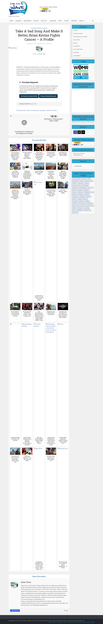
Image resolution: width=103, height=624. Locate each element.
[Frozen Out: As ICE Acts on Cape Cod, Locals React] (39, 238)
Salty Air (43, 20)
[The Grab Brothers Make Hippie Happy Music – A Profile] (39, 379)
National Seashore (82, 199)
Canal (87, 183)
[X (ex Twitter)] (79, 132)
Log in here (33, 104)
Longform (18, 20)
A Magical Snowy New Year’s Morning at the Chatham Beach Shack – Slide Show (27, 175)
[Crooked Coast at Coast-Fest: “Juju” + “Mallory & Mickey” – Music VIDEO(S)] (51, 185)
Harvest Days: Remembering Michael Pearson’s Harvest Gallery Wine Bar (27, 441)
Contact (66, 20)
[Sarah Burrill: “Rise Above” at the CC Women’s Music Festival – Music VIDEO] (63, 306)
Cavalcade (85, 185)
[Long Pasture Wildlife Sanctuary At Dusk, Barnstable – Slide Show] (51, 166)
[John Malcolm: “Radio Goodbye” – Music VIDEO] (63, 147)
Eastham (87, 190)
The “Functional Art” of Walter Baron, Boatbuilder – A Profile (63, 564)
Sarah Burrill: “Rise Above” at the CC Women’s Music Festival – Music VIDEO (63, 314)
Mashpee (82, 196)
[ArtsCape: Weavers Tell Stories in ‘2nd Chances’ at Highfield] (15, 166)
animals (85, 178)
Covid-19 (91, 187)
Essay (74, 192)
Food (92, 192)
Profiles (55, 110)
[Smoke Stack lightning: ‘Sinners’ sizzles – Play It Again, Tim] (63, 379)
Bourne (30, 110)
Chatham (75, 187)
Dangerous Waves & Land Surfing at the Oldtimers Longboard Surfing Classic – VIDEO (15, 194)
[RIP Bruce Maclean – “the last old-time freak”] (27, 451)
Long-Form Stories (36, 28)
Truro (74, 210)
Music (49, 110)
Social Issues (90, 205)
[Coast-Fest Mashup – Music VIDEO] (63, 185)
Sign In (81, 20)
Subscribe (74, 20)
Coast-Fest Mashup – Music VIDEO (63, 191)
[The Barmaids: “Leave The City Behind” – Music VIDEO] (51, 147)
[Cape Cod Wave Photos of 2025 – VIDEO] (39, 166)
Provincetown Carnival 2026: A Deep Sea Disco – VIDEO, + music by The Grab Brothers (15, 156)
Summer (81, 208)
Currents (36, 20)
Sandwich (90, 203)
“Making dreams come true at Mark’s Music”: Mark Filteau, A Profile (63, 175)
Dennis (80, 190)
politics (88, 201)
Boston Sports (89, 181)
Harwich (75, 194)
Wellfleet (80, 210)
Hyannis (87, 194)
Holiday (81, 194)
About (60, 20)
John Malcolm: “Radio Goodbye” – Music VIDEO (63, 154)
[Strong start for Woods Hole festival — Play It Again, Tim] (27, 306)
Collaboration (83, 187)
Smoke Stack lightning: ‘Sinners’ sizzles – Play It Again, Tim (63, 440)
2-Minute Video (21, 110)
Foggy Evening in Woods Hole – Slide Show (51, 313)
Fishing (87, 192)
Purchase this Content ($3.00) (29, 96)
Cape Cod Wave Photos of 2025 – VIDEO (39, 173)
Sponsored (53, 20)
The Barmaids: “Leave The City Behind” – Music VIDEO (51, 154)
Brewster (81, 183)
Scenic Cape (76, 205)
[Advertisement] (28, 60)
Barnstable (75, 181)
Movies (89, 196)
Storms (75, 208)
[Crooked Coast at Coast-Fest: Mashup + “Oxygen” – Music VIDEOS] (27, 147)
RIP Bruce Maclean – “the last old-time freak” (27, 458)
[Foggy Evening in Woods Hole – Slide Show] (51, 306)
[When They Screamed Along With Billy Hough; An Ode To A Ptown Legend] (39, 147)
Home (11, 20)
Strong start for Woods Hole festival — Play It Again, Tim (27, 314)
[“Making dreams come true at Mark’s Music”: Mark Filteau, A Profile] (63, 166)
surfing (87, 208)
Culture (75, 190)
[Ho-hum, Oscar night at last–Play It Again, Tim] (51, 451)
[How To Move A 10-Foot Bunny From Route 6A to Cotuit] (15, 306)
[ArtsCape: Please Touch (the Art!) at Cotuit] (15, 379)
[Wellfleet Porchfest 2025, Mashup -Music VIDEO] (27, 185)
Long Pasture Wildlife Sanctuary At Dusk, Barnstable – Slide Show (51, 175)
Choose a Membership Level (48, 96)
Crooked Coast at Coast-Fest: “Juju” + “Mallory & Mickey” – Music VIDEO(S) (51, 192)
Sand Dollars (27, 20)
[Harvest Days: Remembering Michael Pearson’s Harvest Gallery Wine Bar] (27, 379)
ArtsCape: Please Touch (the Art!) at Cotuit (15, 439)
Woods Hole (88, 210)
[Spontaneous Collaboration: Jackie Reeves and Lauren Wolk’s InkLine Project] (51, 379)
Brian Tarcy (42, 43)
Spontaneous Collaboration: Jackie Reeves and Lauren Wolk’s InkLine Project (51, 441)
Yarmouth (75, 212)
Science (83, 205)
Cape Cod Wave (77, 185)
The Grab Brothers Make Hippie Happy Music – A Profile (39, 440)
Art (89, 178)
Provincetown (82, 203)
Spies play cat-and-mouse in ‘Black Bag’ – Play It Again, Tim (15, 459)
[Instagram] (83, 132)
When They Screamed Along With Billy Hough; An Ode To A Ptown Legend (39, 156)
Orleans (82, 201)
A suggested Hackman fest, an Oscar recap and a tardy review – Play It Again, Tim (39, 565)
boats (82, 181)
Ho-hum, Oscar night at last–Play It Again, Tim (51, 458)
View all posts (15, 610)
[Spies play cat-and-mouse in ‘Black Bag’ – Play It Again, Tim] (15, 451)
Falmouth (36, 110)
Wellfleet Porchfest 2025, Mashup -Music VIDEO (27, 192)
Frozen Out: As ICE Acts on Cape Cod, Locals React (39, 298)
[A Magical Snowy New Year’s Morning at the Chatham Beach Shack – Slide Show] (27, 166)
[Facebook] (75, 132)
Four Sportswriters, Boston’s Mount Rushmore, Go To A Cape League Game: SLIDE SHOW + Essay (39, 316)
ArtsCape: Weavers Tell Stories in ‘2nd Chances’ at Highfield (15, 174)
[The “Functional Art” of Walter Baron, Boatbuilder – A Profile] (63, 504)
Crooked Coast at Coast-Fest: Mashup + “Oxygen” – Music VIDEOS (27, 155)
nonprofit (75, 201)
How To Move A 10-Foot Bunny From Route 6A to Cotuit (15, 314)
